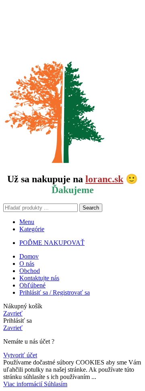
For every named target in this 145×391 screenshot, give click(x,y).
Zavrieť (13, 313)
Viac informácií (23, 384)
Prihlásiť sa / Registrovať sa (54, 292)
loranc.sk (104, 179)
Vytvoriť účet (20, 355)
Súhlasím (55, 384)
